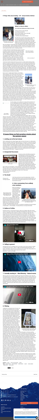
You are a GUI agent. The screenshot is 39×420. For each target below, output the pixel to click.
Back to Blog (4, 10)
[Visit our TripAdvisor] (8, 400)
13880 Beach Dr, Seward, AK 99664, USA (10, 396)
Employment (22, 408)
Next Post (35, 374)
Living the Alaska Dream (14, 362)
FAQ (1, 410)
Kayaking (22, 394)
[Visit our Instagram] (3, 400)
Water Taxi (22, 392)
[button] (37, 409)
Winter (20, 362)
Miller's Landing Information (6, 408)
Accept (26, 417)
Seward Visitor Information (6, 411)
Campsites (22, 396)
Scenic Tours (22, 397)
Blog (2, 412)
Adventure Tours (23, 391)
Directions (2, 409)
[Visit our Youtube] (10, 400)
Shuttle (21, 400)
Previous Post (4, 374)
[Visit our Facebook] (1, 400)
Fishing (8, 362)
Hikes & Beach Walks (24, 395)
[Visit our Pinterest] (5, 400)
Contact (21, 406)
